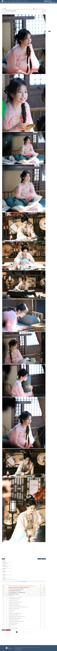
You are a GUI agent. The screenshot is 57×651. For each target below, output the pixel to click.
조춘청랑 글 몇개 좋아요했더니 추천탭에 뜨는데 (15, 618)
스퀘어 (37, 8)
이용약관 (19, 647)
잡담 (35, 8)
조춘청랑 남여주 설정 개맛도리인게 (13, 603)
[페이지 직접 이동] (31, 632)
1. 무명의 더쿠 (4, 562)
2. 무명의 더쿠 (4, 565)
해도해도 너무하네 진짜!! (12, 610)
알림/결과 (40, 8)
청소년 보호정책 (27, 647)
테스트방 (34, 647)
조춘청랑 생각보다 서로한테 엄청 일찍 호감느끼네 (15, 613)
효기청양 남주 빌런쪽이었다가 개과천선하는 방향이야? (16, 621)
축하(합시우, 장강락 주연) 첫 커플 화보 (14, 605)
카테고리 (4, 8)
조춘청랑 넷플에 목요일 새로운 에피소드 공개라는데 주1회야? (17, 616)
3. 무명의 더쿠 (4, 568)
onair (45, 8)
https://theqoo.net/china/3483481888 (10, 12)
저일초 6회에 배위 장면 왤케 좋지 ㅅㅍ (14, 623)
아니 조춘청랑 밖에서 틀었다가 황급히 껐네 (14, 598)
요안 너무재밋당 (11, 611)
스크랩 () (44, 558)
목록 (4, 558)
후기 (42, 8)
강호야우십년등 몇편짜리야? (12, 624)
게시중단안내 (31, 647)
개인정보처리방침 (22, 647)
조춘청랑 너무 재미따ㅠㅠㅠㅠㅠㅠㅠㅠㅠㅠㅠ (14, 597)
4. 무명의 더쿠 (4, 571)
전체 (33, 8)
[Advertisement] (51, 17)
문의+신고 (37, 647)
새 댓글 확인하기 (24, 581)
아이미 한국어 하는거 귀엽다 (12, 600)
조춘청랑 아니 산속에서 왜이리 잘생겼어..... (14, 608)
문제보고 (40, 647)
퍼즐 (9, 626)
